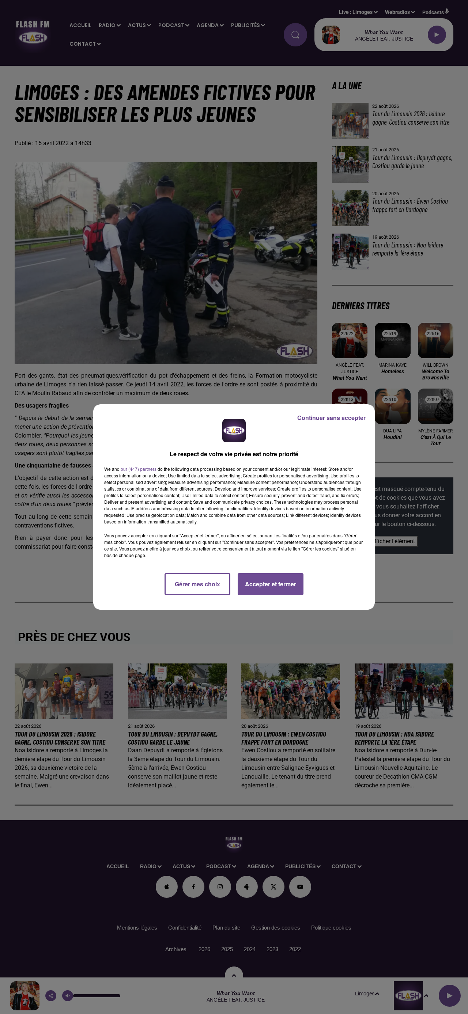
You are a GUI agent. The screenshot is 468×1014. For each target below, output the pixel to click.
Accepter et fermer (270, 584)
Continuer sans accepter (331, 417)
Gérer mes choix (197, 584)
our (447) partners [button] (138, 469)
